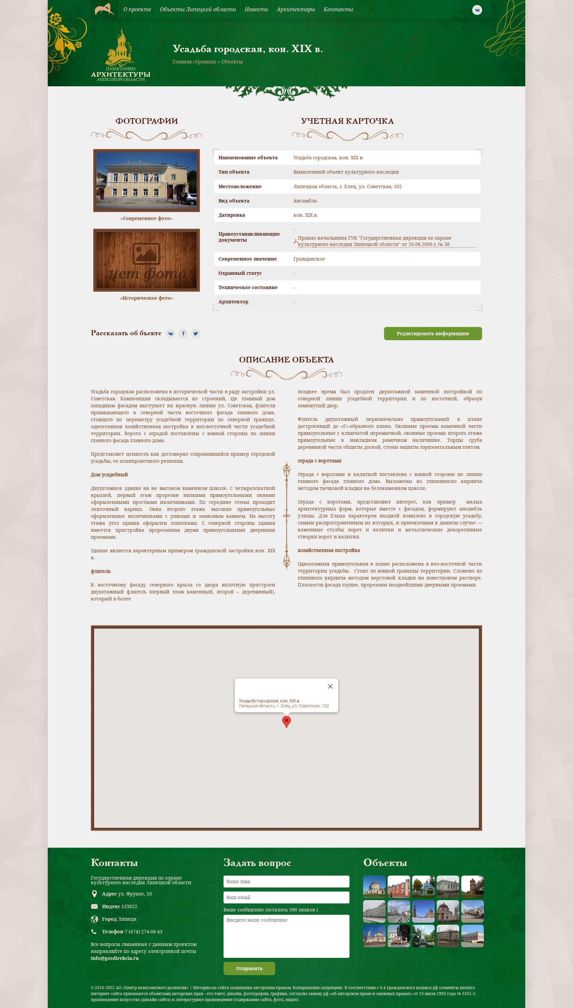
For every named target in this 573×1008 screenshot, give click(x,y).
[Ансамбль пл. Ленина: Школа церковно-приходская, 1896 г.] (472, 911)
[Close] (330, 686)
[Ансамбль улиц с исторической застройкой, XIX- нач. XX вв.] (399, 911)
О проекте (137, 9)
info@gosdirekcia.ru (115, 958)
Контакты (338, 9)
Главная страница (194, 61)
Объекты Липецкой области (198, 9)
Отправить (249, 968)
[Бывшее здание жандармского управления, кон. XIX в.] (448, 887)
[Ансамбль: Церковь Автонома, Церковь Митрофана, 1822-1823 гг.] (448, 911)
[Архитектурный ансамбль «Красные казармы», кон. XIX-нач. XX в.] (399, 887)
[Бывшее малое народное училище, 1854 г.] (448, 936)
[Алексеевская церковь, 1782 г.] (374, 887)
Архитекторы (296, 9)
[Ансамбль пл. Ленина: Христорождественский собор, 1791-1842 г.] (374, 936)
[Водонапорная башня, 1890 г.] (472, 887)
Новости (256, 9)
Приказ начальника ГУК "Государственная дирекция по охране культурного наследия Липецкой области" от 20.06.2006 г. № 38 (375, 241)
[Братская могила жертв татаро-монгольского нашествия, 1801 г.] (423, 887)
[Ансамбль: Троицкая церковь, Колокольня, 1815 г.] (423, 911)
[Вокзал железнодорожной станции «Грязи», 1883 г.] (374, 911)
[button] (286, 722)
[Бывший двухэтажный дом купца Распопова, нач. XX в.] (472, 936)
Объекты (232, 61)
